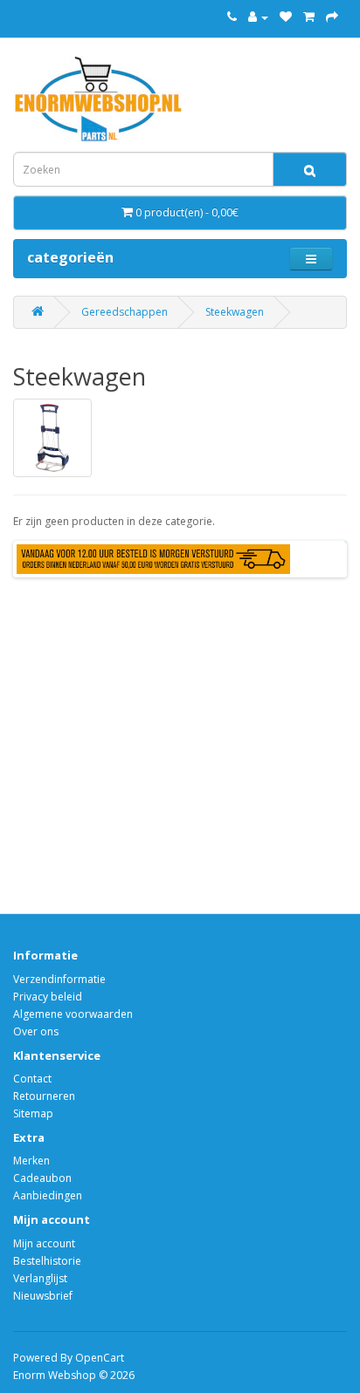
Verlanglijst (40, 1278)
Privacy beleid (47, 996)
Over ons (36, 1031)
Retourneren (44, 1096)
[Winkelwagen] (309, 17)
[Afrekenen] (332, 17)
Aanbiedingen (47, 1195)
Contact (32, 1078)
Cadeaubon (42, 1178)
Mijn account (44, 1243)
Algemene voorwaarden (73, 1014)
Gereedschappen (124, 311)
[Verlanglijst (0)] (286, 17)
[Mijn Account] (258, 17)
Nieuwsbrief (43, 1295)
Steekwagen (234, 311)
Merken (31, 1160)
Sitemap (33, 1113)
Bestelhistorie (47, 1260)
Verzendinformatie (59, 979)
